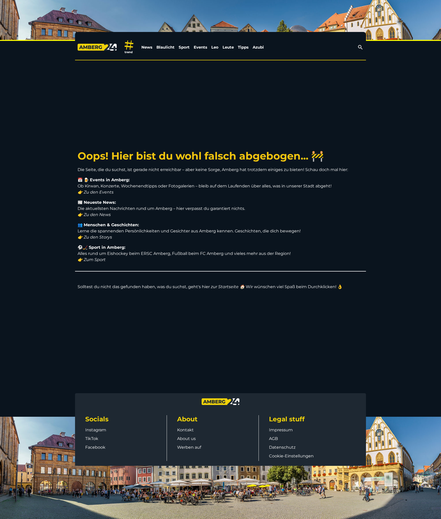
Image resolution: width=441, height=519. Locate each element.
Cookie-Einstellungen (291, 456)
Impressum (281, 429)
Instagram (95, 429)
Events (200, 47)
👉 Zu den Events (96, 192)
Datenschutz (282, 447)
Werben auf (189, 447)
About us (186, 438)
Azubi (258, 47)
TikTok (91, 438)
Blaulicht (165, 47)
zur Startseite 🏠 (228, 286)
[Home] (98, 47)
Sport (184, 47)
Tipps (243, 47)
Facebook (95, 447)
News (146, 47)
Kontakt (185, 429)
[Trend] (129, 47)
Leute (228, 47)
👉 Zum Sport (92, 259)
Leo (214, 47)
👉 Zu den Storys (95, 237)
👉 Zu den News (94, 214)
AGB (273, 438)
